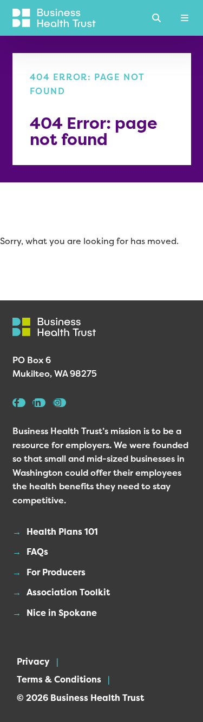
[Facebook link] (18, 402)
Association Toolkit (68, 592)
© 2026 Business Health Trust (80, 698)
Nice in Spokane (62, 613)
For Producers (56, 572)
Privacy (33, 661)
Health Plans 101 (62, 531)
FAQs (37, 551)
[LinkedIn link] (38, 402)
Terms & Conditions (59, 679)
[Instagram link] (59, 402)
